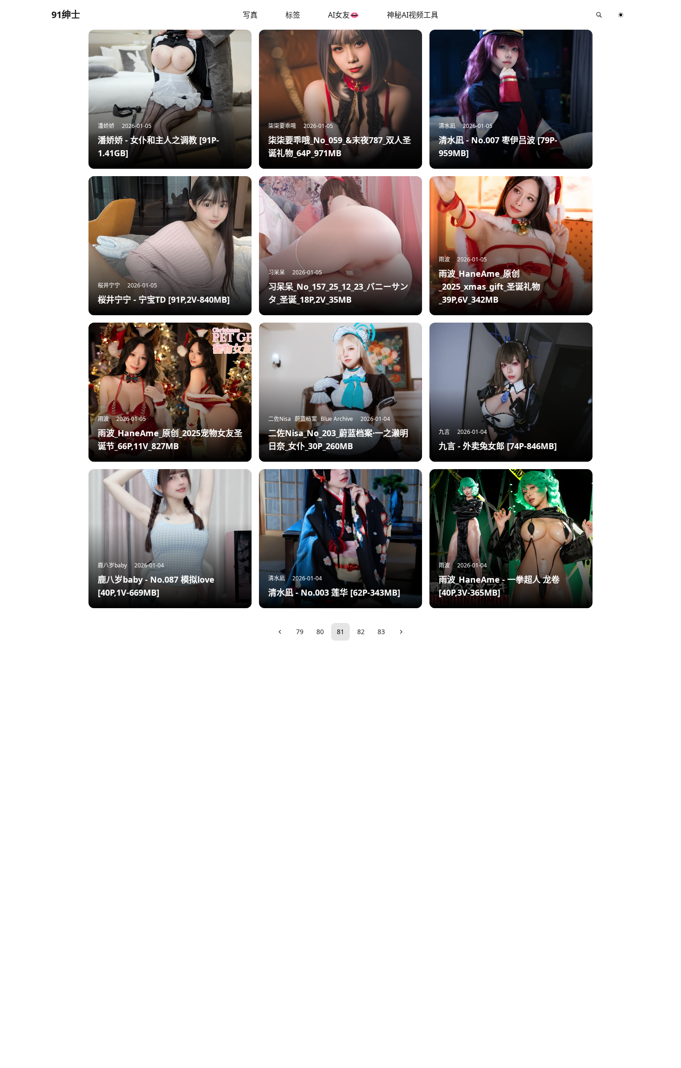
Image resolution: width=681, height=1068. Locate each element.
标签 (292, 15)
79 (299, 631)
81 (340, 631)
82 (361, 631)
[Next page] (401, 632)
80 (320, 631)
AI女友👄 (343, 15)
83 (381, 631)
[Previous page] (280, 632)
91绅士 (65, 14)
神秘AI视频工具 (412, 15)
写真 (250, 15)
